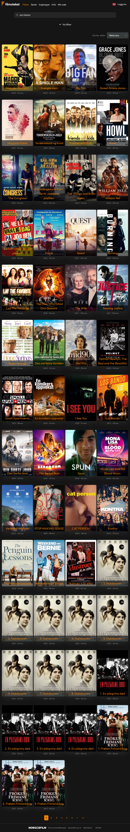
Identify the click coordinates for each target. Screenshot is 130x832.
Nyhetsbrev (87, 828)
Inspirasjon (44, 4)
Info (54, 4)
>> (83, 818)
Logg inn (122, 4)
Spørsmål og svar (74, 828)
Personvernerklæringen (57, 828)
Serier (34, 4)
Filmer (26, 4)
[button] (114, 4)
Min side (62, 4)
